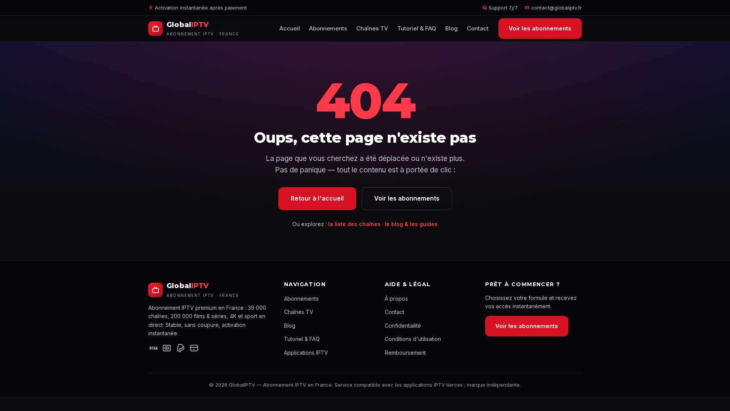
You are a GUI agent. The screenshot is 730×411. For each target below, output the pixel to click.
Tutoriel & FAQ (416, 28)
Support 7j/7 (502, 8)
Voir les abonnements (540, 28)
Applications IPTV (306, 352)
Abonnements (328, 28)
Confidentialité (403, 325)
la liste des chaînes (354, 224)
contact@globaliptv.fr (556, 8)
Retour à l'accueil (317, 198)
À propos (396, 298)
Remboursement (405, 352)
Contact (478, 28)
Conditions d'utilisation (413, 339)
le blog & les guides (411, 224)
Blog (451, 28)
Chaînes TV (372, 28)
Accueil (289, 28)
